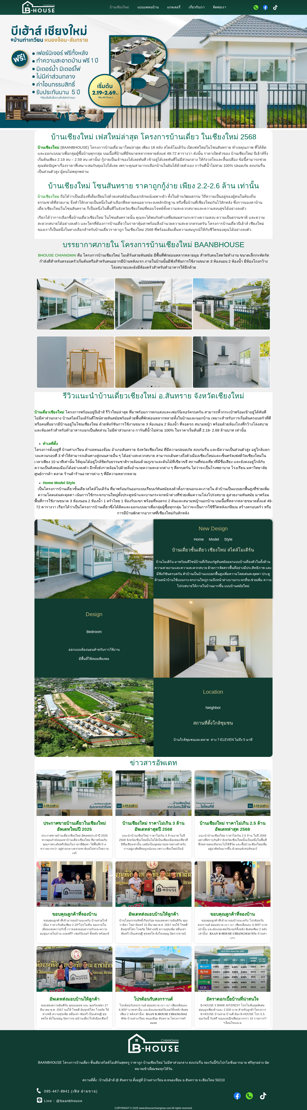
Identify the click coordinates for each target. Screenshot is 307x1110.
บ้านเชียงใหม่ (119, 7)
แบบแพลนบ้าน (148, 7)
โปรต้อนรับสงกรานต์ (153, 999)
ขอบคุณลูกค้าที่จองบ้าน (74, 914)
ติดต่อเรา (219, 7)
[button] (138, 328)
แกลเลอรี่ (173, 7)
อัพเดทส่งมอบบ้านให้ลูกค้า (153, 914)
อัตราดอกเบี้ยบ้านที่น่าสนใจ (232, 999)
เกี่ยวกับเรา (197, 7)
